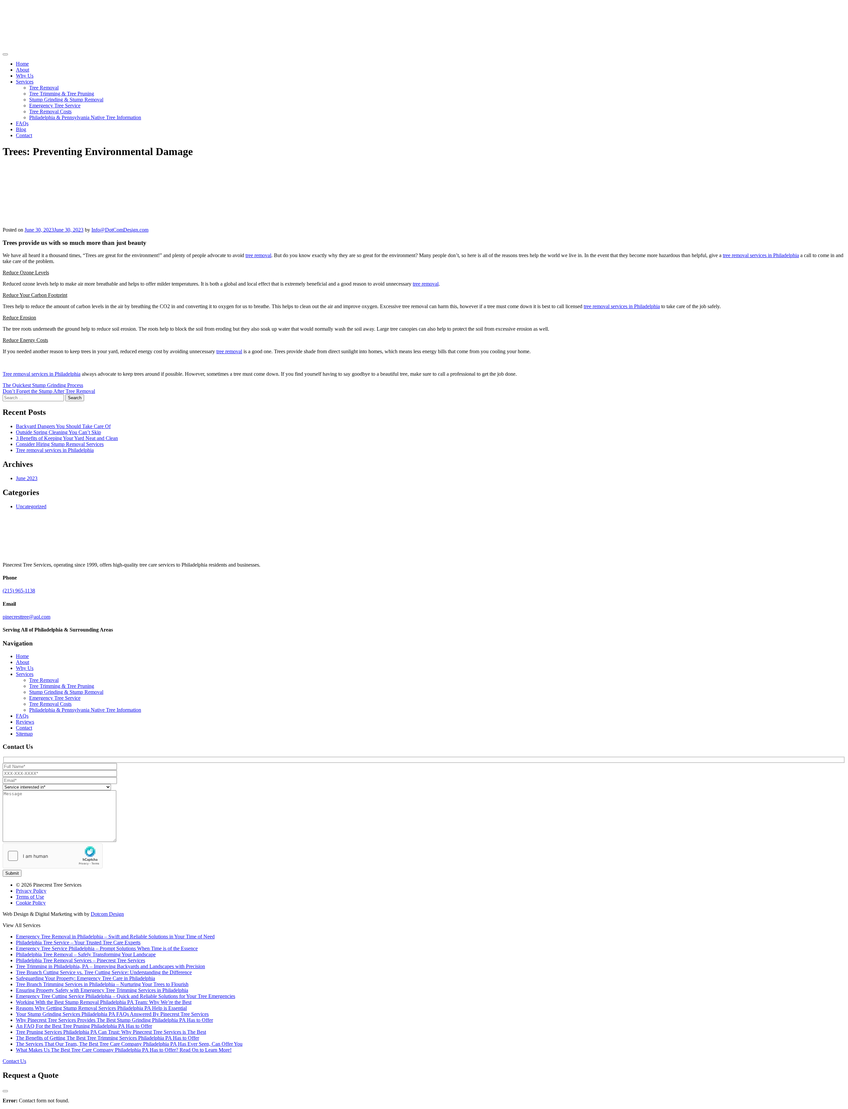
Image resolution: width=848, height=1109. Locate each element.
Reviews (25, 722)
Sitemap (24, 734)
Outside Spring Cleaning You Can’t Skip (58, 432)
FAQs (22, 123)
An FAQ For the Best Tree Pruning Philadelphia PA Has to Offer (84, 1026)
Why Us (24, 76)
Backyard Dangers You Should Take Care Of (63, 426)
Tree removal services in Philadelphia (41, 374)
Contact (24, 135)
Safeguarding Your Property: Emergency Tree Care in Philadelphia (85, 978)
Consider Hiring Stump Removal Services (60, 444)
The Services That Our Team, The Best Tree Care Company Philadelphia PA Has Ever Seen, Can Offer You (129, 1044)
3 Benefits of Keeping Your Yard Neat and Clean (67, 438)
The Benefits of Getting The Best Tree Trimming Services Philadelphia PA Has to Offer (107, 1038)
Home (22, 64)
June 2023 (26, 478)
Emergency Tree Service (54, 105)
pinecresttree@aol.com (26, 617)
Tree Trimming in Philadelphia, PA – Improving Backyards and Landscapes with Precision (110, 966)
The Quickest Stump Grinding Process (43, 385)
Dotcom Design (107, 914)
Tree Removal (44, 87)
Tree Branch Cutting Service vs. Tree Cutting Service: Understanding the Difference (104, 972)
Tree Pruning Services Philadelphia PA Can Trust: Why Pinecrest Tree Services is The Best (111, 1032)
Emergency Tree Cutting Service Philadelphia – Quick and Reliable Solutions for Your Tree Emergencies (125, 996)
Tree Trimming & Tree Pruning (61, 93)
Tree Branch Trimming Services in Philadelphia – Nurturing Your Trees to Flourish (102, 984)
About (22, 70)
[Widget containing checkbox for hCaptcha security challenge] (53, 855)
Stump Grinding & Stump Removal (66, 99)
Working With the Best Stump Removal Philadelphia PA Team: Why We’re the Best (103, 1002)
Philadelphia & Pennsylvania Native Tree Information (85, 117)
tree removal (258, 255)
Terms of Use (30, 897)
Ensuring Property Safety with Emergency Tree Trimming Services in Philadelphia (102, 990)
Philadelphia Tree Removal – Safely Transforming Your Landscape (86, 954)
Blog (21, 129)
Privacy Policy (31, 891)
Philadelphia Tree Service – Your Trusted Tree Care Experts (78, 942)
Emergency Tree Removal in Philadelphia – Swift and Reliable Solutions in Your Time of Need (115, 936)
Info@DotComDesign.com (119, 230)
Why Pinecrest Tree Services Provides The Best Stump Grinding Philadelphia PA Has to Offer (114, 1020)
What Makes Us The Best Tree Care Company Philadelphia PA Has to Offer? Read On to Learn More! (124, 1050)
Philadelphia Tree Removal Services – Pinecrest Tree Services (80, 960)
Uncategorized (31, 506)
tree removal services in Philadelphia (761, 255)
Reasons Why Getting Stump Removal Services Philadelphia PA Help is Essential (101, 1008)
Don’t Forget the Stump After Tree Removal (49, 391)
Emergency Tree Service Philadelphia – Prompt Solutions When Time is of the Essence (107, 948)
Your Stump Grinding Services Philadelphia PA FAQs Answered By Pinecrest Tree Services (112, 1014)
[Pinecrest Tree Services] (24, 46)
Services (24, 81)
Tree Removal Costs (50, 111)
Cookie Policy (31, 903)
